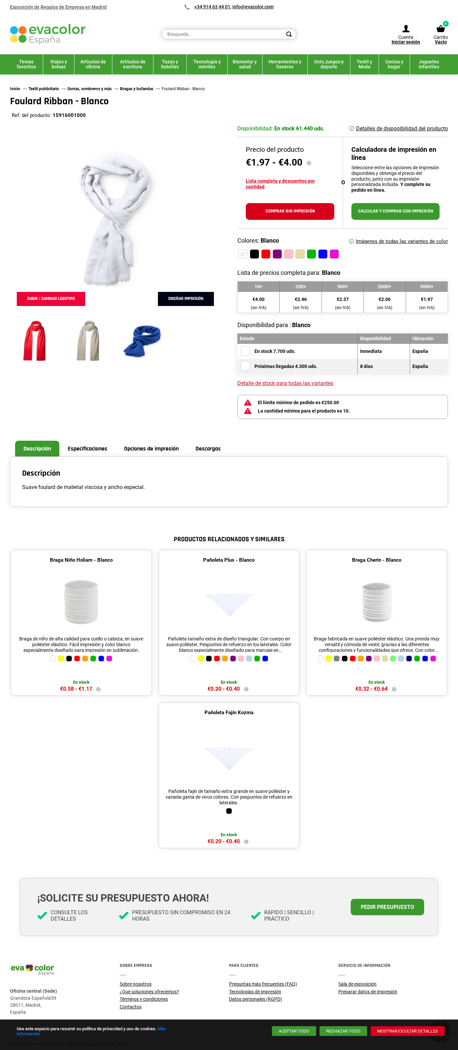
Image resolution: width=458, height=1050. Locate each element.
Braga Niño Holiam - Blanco (81, 560)
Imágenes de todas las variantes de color (402, 241)
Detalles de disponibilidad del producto (402, 128)
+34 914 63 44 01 (212, 6)
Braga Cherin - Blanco (376, 560)
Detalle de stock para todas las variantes (285, 383)
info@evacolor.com (253, 6)
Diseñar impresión (186, 298)
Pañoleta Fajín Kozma (229, 712)
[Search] (289, 34)
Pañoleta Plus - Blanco (228, 560)
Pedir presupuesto (387, 907)
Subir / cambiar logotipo (51, 298)
